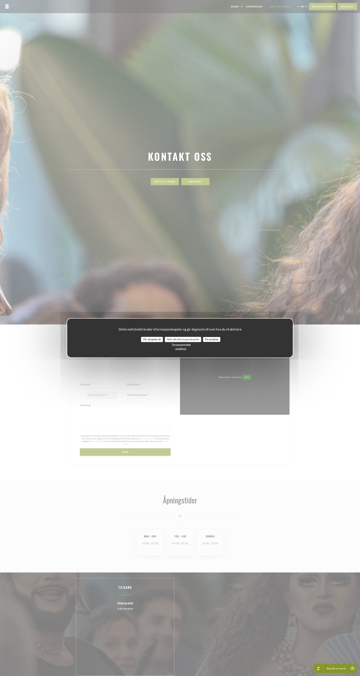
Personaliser (211, 339)
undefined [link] (180, 348)
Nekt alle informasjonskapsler (183, 339)
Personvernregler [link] (181, 344)
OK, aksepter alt (152, 339)
